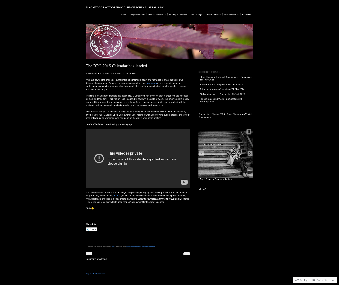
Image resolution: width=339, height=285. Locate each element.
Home (123, 15)
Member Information (157, 15)
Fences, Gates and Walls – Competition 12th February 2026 (221, 100)
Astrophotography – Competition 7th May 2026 (222, 89)
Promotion (151, 246)
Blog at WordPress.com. (95, 274)
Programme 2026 (137, 15)
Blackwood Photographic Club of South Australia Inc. (125, 7)
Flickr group (151, 83)
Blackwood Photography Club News (137, 246)
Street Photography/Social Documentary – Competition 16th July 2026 (226, 78)
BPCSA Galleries (213, 15)
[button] (201, 153)
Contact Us (247, 15)
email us (116, 195)
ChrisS (113, 246)
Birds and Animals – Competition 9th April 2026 (222, 94)
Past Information (231, 15)
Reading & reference (178, 15)
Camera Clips (196, 15)
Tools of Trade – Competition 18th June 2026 (221, 84)
